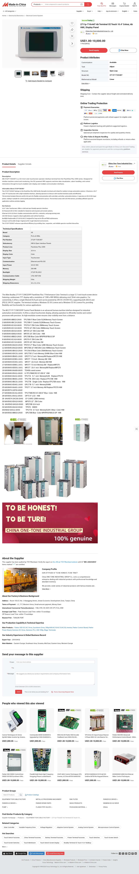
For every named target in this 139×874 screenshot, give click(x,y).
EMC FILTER (74, 799)
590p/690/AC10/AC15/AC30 (55, 627)
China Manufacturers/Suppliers (52, 860)
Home (4, 16)
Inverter (69, 627)
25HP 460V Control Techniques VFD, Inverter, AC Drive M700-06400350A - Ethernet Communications (69, 776)
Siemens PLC (31, 630)
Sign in (134, 6)
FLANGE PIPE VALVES (43, 807)
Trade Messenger (36, 853)
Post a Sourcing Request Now (62, 692)
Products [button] (37, 4)
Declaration (92, 866)
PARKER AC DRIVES (9, 803)
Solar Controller (9, 827)
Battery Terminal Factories (54, 837)
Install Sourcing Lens (56, 853)
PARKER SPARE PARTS (43, 803)
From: (12, 662)
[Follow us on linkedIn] (136, 853)
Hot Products (25, 860)
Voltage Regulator (46, 827)
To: (13, 668)
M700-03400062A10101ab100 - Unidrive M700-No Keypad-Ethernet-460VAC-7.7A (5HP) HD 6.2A (97, 776)
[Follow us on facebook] (120, 853)
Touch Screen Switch (111, 837)
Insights (115, 860)
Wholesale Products (69, 860)
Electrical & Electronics (16, 16)
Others (105, 807)
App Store (7, 853)
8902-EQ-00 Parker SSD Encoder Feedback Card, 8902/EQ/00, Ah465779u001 (68, 737)
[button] (81, 4)
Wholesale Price (82, 860)
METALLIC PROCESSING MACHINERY (48, 799)
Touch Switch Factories (12, 837)
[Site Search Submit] (88, 4)
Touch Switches (94, 837)
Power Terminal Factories (76, 837)
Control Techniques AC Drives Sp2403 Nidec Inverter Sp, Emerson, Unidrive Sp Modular (14, 737)
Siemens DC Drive (18, 630)
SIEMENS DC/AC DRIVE (111, 803)
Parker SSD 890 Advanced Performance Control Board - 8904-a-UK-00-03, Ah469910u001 (124, 737)
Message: (11, 674)
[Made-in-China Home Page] (14, 4)
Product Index (107, 860)
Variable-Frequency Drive (27, 827)
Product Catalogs (33, 795)
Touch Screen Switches (11, 843)
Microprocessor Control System (108, 827)
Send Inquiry (94, 50)
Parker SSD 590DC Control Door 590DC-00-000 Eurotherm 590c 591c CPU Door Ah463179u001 (12, 776)
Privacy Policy (103, 866)
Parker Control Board (80, 627)
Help (99, 11)
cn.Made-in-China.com (90, 862)
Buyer (89, 11)
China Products (36, 860)
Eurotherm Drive (39, 627)
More (4, 847)
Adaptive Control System (65, 827)
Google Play (21, 853)
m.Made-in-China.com (74, 862)
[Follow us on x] (123, 853)
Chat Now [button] (124, 50)
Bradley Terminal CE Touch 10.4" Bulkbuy (77, 843)
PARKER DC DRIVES (110, 799)
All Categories (9, 11)
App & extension (111, 11)
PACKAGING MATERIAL (77, 807)
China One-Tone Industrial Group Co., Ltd (99, 31)
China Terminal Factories (32, 837)
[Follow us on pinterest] (132, 853)
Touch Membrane (30, 843)
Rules (135, 11)
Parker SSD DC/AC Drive (23, 627)
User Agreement (81, 866)
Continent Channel (94, 860)
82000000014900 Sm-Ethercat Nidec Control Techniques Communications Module (123, 776)
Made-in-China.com (60, 862)
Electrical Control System (34, 16)
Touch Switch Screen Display (49, 843)
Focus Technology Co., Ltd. (54, 866)
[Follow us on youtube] (129, 853)
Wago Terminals (50, 630)
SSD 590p (39, 630)
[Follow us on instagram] (126, 853)
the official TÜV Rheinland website (65, 562)
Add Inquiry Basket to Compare (40, 81)
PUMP (4, 807)
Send (18, 692)
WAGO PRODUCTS (76, 803)
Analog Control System (85, 827)
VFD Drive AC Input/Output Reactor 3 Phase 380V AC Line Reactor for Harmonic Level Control (97, 737)
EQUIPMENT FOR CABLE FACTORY (14, 799)
